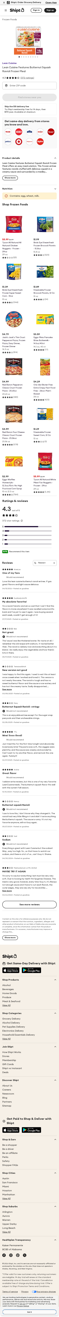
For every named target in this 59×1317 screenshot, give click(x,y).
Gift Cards (8, 1064)
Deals (5, 1072)
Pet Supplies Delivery (13, 1027)
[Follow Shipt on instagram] (11, 1256)
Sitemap (6, 1106)
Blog (4, 1098)
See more (7, 690)
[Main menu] (6, 10)
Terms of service (10, 1292)
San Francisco (10, 1182)
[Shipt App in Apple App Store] (10, 970)
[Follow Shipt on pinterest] (17, 1256)
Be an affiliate (9, 1153)
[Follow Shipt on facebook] (4, 1256)
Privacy (24, 1292)
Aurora (6, 1216)
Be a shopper (9, 1145)
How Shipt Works (11, 1052)
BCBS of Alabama (12, 1249)
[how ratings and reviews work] (21, 520)
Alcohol (6, 985)
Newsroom (8, 1094)
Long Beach (8, 1228)
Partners (7, 1102)
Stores (5, 1056)
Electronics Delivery (13, 1031)
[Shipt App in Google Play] (31, 970)
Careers (6, 1090)
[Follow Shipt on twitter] (24, 1256)
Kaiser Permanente (12, 1245)
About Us (7, 1086)
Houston (7, 1190)
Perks (5, 1157)
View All (6, 1005)
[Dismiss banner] (4, 2)
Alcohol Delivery (11, 1023)
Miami (5, 1186)
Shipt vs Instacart (12, 1068)
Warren (6, 1220)
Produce (6, 997)
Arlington (7, 1212)
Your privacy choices (46, 1292)
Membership (9, 1060)
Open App (51, 2)
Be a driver (8, 1149)
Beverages (8, 989)
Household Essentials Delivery (18, 1035)
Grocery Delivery (11, 1019)
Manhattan (8, 1194)
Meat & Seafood (11, 1001)
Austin (5, 1178)
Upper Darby (9, 1224)
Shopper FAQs (10, 1165)
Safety (6, 1161)
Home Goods (9, 993)
